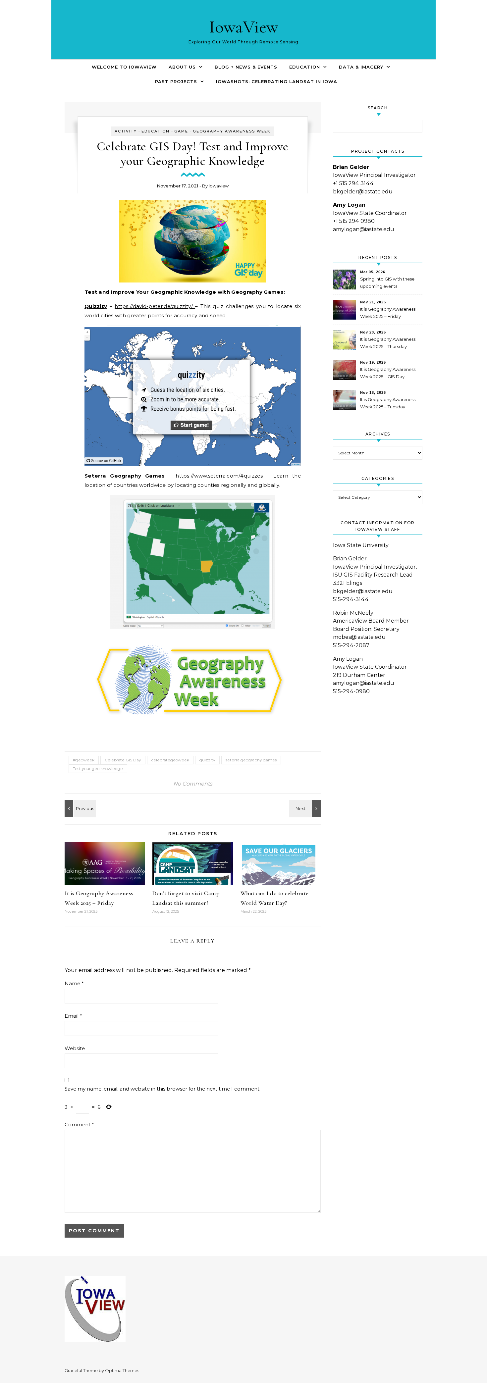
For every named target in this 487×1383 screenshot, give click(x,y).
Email (73, 1016)
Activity (126, 131)
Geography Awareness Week (232, 131)
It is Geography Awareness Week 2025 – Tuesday (387, 403)
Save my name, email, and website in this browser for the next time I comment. (162, 1089)
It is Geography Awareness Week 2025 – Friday (387, 312)
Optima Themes (122, 1370)
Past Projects (176, 81)
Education (304, 67)
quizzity (207, 759)
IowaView (243, 26)
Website (75, 1048)
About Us (182, 67)
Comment (79, 1124)
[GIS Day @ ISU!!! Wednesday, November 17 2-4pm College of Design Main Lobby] (306, 808)
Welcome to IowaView (124, 67)
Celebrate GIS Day (123, 759)
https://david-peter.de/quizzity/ (155, 306)
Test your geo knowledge (98, 768)
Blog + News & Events (246, 67)
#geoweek (83, 759)
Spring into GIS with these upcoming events (387, 282)
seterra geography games (251, 759)
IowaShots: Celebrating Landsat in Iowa (276, 81)
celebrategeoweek (170, 759)
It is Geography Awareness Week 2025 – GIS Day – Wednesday (387, 374)
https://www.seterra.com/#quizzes (219, 476)
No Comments (192, 784)
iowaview (219, 185)
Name (74, 983)
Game (181, 131)
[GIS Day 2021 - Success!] (79, 808)
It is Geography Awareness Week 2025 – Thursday (387, 342)
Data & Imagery (361, 67)
